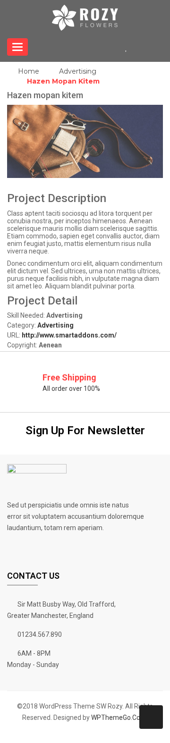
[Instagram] (113, 732)
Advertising (77, 71)
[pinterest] (89, 732)
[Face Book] (39, 732)
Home (28, 71)
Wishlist (129, 46)
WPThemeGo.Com (118, 717)
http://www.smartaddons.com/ (69, 335)
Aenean (50, 345)
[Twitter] (64, 732)
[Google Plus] (138, 732)
